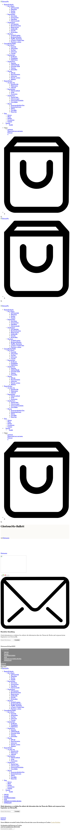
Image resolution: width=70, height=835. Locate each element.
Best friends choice (16, 692)
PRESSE (6, 652)
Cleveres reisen (15, 765)
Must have (10, 700)
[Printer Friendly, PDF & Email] (5, 575)
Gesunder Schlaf (15, 733)
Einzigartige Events (16, 774)
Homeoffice (14, 736)
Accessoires (14, 761)
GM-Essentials (15, 674)
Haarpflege (14, 686)
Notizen (10, 785)
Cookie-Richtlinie (55, 822)
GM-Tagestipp (15, 691)
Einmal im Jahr (14, 751)
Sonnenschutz (15, 684)
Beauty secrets (15, 694)
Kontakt (6, 654)
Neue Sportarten (15, 741)
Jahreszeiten (14, 715)
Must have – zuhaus (16, 709)
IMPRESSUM (8, 660)
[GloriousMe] (5, 1)
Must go (10, 770)
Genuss (10, 782)
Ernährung (14, 723)
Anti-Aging (14, 683)
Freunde (13, 720)
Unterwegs (14, 718)
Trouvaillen (14, 777)
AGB (5, 657)
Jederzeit (13, 754)
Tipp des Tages (14, 764)
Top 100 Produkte (15, 702)
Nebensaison (14, 752)
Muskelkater (14, 725)
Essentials (13, 713)
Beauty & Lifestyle (8, 671)
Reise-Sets (14, 778)
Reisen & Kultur (8, 748)
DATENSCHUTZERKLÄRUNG (12, 659)
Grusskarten (11, 787)
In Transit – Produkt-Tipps (17, 707)
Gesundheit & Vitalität (10, 710)
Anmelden (17, 640)
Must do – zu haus (15, 744)
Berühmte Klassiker (16, 704)
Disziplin (13, 679)
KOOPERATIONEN (9, 655)
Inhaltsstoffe (14, 696)
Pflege (9, 783)
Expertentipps (11, 681)
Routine (13, 678)
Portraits (13, 697)
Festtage (10, 788)
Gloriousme (6, 538)
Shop (5, 780)
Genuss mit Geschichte (17, 767)
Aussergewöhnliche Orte (17, 772)
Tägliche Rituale (15, 731)
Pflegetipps (14, 676)
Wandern (13, 746)
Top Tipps (13, 717)
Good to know (11, 689)
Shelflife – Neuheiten (16, 705)
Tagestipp (13, 730)
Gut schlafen (14, 769)
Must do (10, 738)
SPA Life (13, 739)
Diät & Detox (14, 726)
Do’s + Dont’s (11, 673)
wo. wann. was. (11, 749)
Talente (13, 775)
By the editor (14, 699)
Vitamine (13, 735)
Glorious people (15, 687)
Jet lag (12, 759)
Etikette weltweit (15, 757)
